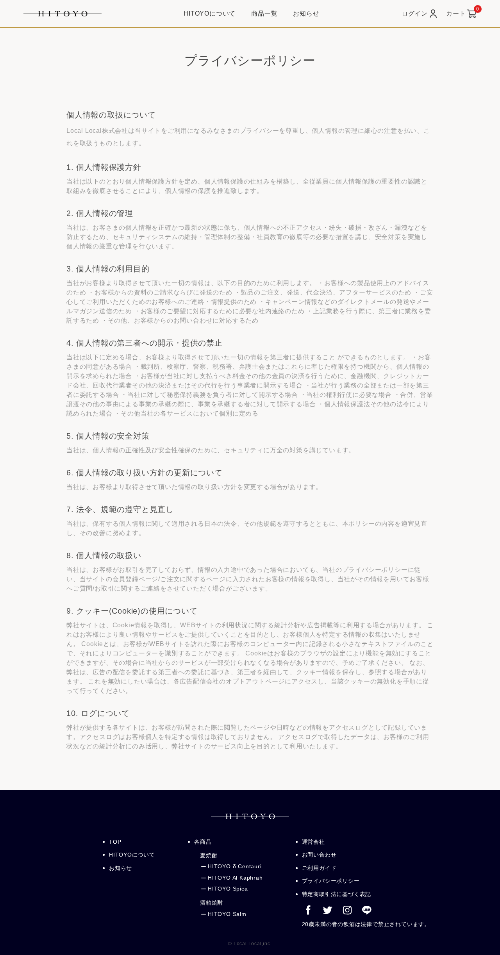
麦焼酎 (208, 855)
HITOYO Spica (228, 888)
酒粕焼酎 (211, 903)
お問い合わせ (319, 854)
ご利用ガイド (319, 868)
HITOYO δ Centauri (235, 866)
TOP (115, 842)
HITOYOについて (132, 854)
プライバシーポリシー (331, 881)
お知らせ (120, 868)
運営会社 (313, 842)
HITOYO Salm (227, 914)
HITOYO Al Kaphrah (235, 878)
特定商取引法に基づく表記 (336, 894)
